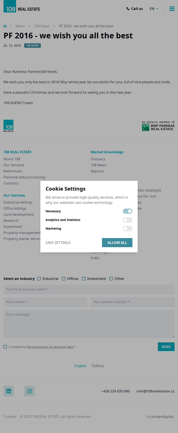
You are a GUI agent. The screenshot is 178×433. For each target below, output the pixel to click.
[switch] (127, 211)
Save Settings (58, 242)
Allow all (117, 242)
